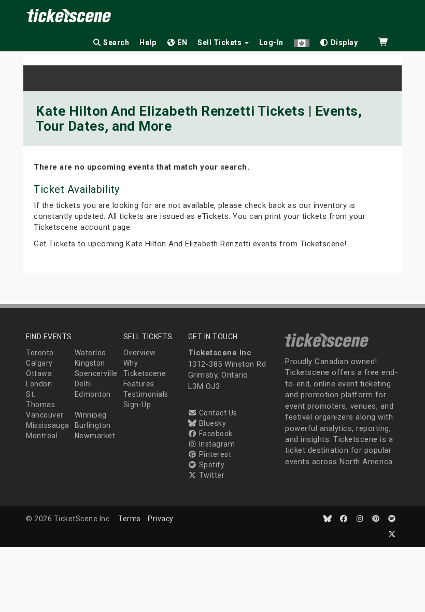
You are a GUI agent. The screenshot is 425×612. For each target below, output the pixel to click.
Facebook (215, 433)
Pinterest (214, 454)
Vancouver (45, 415)
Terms (129, 518)
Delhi (83, 384)
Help (147, 42)
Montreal (42, 436)
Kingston (90, 363)
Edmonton (93, 394)
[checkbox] (339, 41)
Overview (139, 353)
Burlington (93, 425)
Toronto (40, 353)
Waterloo (90, 353)
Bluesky (211, 423)
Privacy (161, 518)
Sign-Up (137, 404)
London (39, 384)
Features (138, 384)
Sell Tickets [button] (220, 42)
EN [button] (182, 42)
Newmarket (95, 436)
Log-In (271, 42)
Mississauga (47, 425)
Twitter (210, 475)
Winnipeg (91, 415)
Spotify (210, 465)
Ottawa (39, 373)
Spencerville (96, 373)
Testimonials (145, 394)
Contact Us (217, 413)
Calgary (39, 363)
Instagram (216, 444)
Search (116, 42)
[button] (302, 41)
